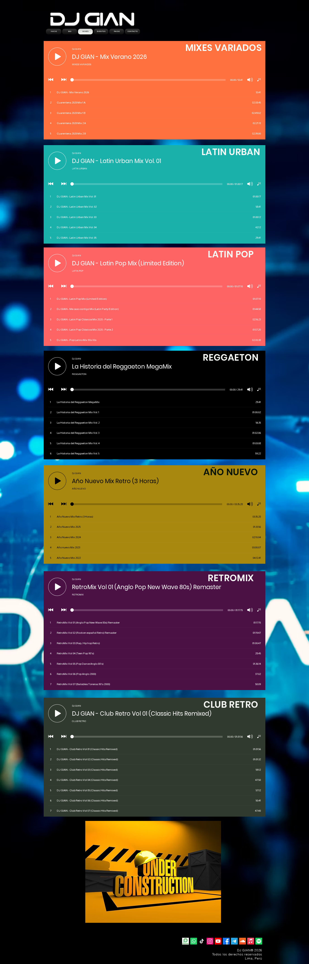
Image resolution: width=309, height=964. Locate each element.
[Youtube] (218, 941)
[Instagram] (210, 941)
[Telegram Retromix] (234, 941)
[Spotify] (258, 941)
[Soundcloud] (242, 941)
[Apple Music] (250, 941)
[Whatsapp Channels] (185, 941)
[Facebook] (226, 941)
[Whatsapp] (193, 941)
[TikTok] (201, 941)
